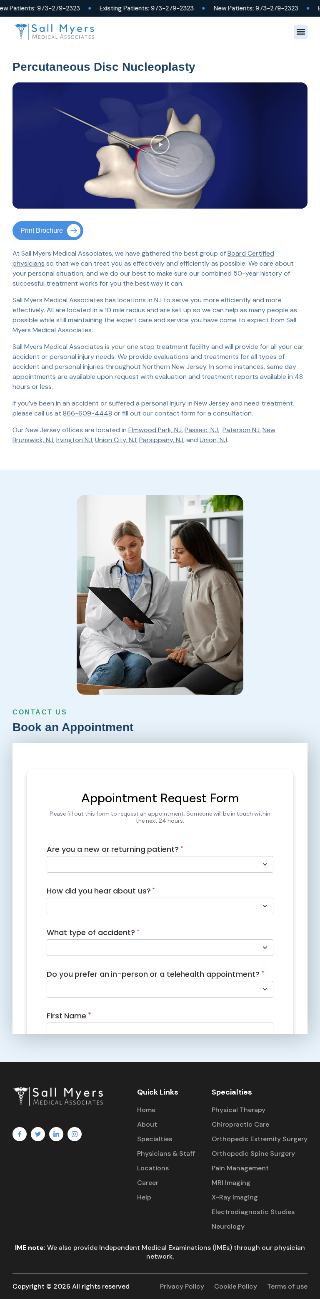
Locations (153, 1168)
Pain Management (240, 1168)
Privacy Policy (182, 1286)
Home (146, 1109)
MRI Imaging (231, 1182)
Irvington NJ (74, 439)
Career (147, 1182)
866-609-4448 (87, 413)
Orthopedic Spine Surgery (253, 1153)
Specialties (154, 1139)
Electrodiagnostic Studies (253, 1211)
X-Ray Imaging (235, 1197)
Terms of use (287, 1286)
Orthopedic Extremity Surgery (260, 1139)
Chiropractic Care (240, 1124)
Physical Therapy (238, 1109)
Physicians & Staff (166, 1153)
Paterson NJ (241, 430)
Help (144, 1197)
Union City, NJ (115, 439)
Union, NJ (213, 439)
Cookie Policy (235, 1286)
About (147, 1124)
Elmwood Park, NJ (155, 430)
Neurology (228, 1226)
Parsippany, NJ (161, 439)
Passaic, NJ (201, 430)
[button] (301, 32)
